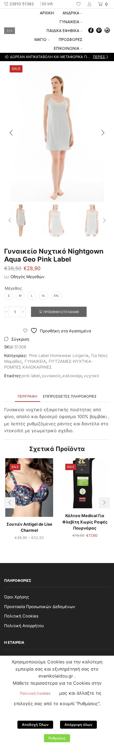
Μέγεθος (13, 288)
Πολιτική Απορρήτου (24, 625)
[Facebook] (91, 31)
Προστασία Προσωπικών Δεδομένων (39, 606)
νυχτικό (91, 375)
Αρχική (47, 13)
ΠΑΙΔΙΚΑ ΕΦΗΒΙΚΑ (62, 30)
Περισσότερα (101, 57)
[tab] (27, 396)
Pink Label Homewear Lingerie (59, 355)
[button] (7, 57)
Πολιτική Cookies (21, 616)
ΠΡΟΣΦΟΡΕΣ (70, 39)
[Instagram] (107, 31)
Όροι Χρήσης (16, 597)
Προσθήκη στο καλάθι (61, 312)
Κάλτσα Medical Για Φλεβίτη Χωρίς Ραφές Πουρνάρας (85, 521)
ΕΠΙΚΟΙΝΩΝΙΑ (66, 48)
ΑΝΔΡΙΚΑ (71, 13)
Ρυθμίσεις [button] (57, 738)
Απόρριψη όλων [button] (78, 724)
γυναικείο (51, 375)
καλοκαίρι (72, 375)
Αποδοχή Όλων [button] (35, 724)
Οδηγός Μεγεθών (28, 276)
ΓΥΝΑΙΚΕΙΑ (69, 21)
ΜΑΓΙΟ (40, 39)
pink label (30, 375)
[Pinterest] (99, 31)
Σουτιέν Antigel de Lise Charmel (29, 527)
